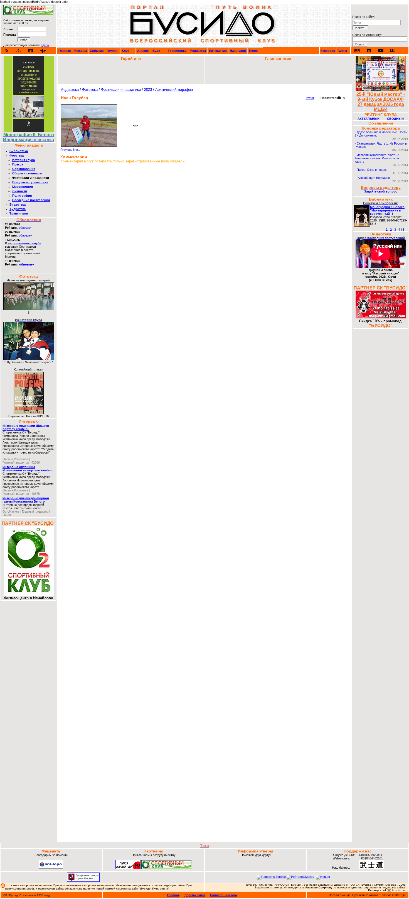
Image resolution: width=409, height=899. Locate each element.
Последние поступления (31, 200)
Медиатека (198, 50)
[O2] (28, 14)
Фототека (16, 155)
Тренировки (177, 50)
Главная (64, 50)
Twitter (342, 50)
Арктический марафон (174, 89)
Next (76, 149)
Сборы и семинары (27, 173)
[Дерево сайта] (18, 51)
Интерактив (218, 50)
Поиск (253, 50)
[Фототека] (369, 50)
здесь (45, 45)
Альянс (143, 50)
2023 (148, 89)
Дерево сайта (194, 895)
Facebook (328, 50)
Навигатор (238, 50)
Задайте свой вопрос (380, 191)
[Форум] (42, 51)
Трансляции (18, 213)
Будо (156, 50)
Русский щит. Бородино (373, 177)
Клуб (125, 50)
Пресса (17, 164)
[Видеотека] (380, 50)
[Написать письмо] (31, 51)
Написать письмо (223, 895)
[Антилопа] (51, 867)
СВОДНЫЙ (395, 118)
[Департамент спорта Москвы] (83, 880)
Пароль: (9, 34)
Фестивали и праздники (121, 89)
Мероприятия (22, 186)
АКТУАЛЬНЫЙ (369, 118)
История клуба (23, 160)
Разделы (80, 50)
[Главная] (6, 51)
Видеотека (17, 204)
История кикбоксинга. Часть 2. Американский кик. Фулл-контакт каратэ (378, 158)
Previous (66, 149)
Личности (19, 191)
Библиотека (18, 151)
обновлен (25, 227)
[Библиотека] (392, 50)
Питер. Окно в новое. (372, 169)
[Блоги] (357, 50)
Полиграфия (22, 195)
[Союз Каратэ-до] (128, 868)
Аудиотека (17, 209)
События (97, 50)
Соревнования (23, 168)
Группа (112, 50)
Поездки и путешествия (30, 182)
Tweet (310, 97)
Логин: (8, 29)
